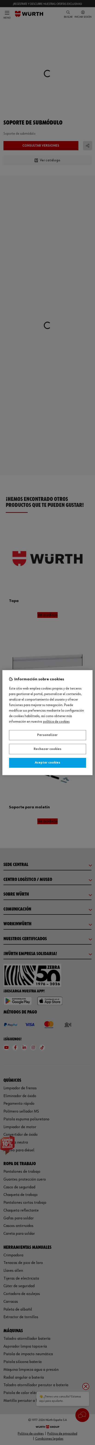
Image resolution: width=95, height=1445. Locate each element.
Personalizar (47, 735)
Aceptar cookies (47, 762)
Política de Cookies (56, 722)
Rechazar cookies (47, 749)
